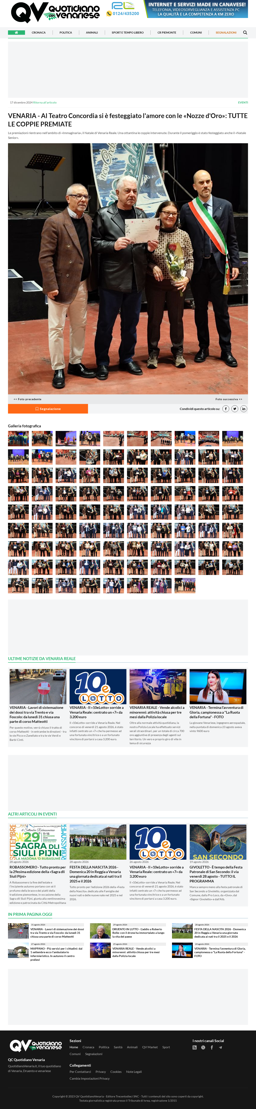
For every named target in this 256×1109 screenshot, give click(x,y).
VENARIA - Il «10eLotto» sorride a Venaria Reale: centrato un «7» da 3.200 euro (97, 712)
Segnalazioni (226, 32)
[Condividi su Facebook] (225, 408)
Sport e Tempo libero (128, 32)
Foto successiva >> (229, 399)
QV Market (150, 1047)
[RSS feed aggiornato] (195, 1047)
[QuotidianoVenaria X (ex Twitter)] (203, 1047)
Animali (92, 32)
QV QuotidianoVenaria (89, 1096)
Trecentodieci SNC (127, 1096)
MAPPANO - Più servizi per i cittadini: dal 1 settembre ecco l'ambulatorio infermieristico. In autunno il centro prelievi (56, 954)
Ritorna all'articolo (45, 102)
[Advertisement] (128, 69)
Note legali (134, 1071)
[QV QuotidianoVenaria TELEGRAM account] (220, 1047)
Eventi (243, 102)
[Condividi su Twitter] (234, 408)
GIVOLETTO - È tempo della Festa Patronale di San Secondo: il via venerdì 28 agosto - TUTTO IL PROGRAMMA (216, 874)
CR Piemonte (167, 32)
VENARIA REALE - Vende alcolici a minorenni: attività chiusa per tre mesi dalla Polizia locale (157, 712)
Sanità (118, 1047)
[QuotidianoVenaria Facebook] (212, 1047)
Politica (66, 32)
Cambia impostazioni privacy (90, 1078)
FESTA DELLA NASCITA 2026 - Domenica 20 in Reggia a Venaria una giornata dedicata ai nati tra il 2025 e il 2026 (96, 874)
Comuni (196, 32)
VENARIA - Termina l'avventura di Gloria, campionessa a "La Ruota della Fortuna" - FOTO (216, 712)
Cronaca (39, 32)
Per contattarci (80, 1071)
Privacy (101, 1071)
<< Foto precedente (27, 399)
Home (74, 1047)
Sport (166, 1047)
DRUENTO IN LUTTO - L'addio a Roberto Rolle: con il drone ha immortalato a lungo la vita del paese (138, 932)
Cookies (116, 1071)
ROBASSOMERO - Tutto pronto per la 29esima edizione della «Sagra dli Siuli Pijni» (38, 872)
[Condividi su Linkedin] (243, 408)
